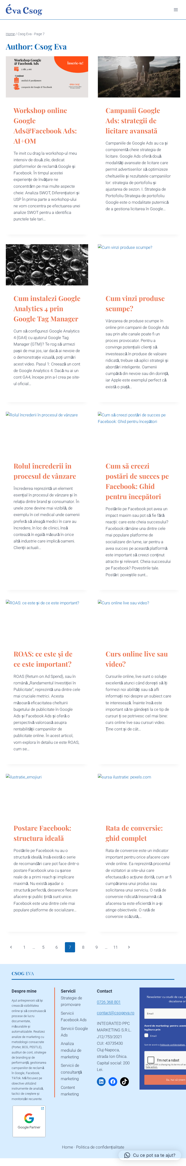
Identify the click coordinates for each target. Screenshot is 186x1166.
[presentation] (47, 76)
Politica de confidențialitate (100, 1147)
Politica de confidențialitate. (173, 1044)
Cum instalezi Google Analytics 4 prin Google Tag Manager (47, 308)
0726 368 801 (109, 1002)
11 (115, 947)
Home (67, 1147)
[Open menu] (175, 9)
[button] (149, 1155)
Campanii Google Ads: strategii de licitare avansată (133, 120)
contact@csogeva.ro (115, 1012)
